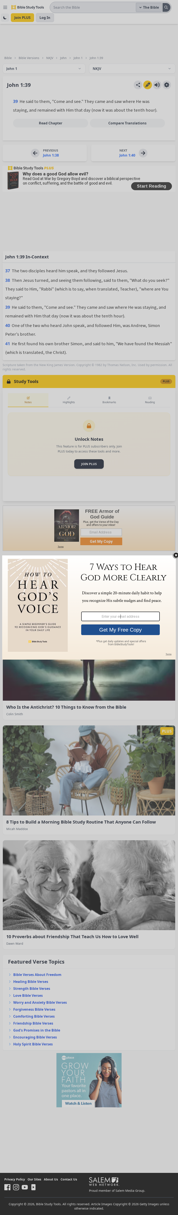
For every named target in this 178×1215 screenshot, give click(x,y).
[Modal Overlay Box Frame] (89, 607)
